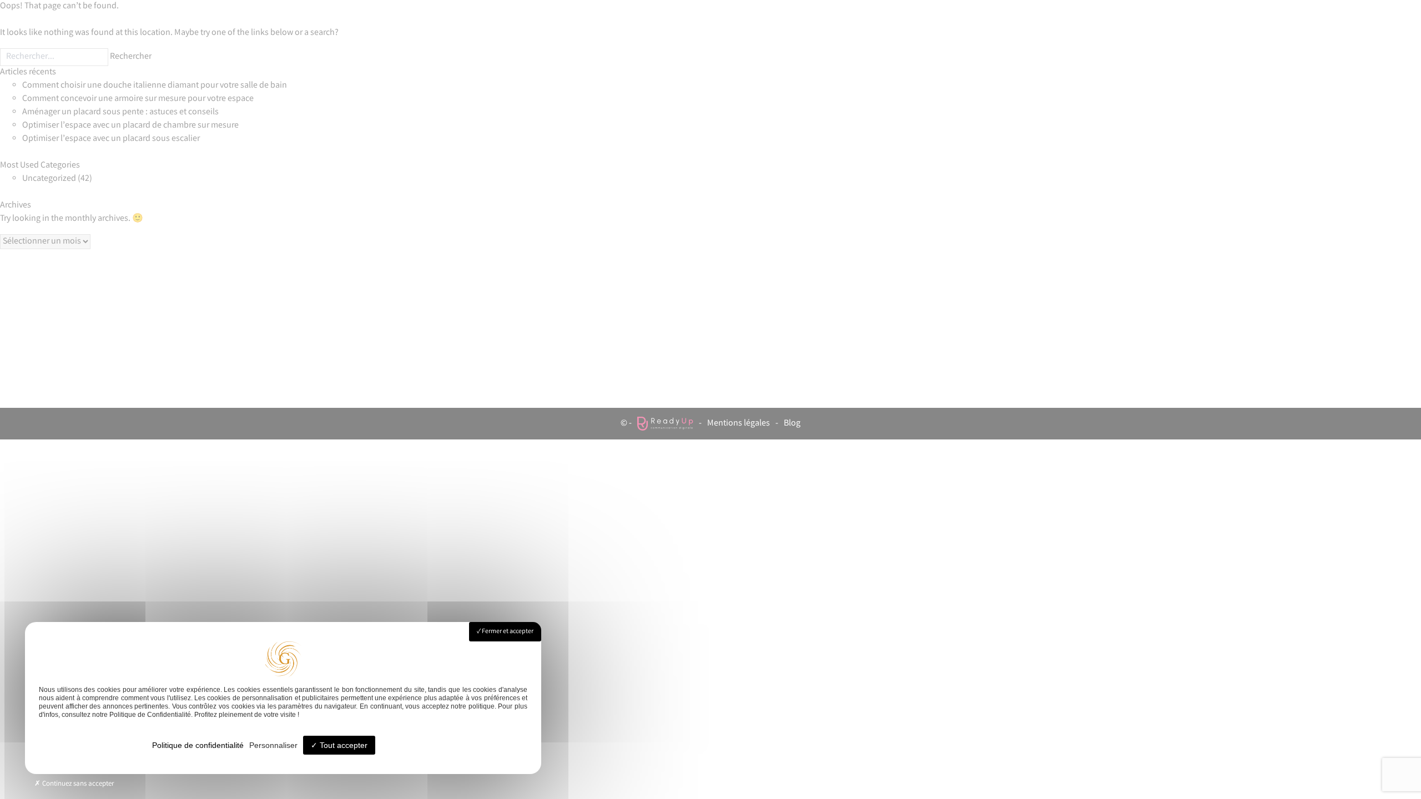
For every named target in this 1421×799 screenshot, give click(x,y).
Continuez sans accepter (77, 784)
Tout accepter (342, 745)
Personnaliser (273, 745)
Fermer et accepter (507, 631)
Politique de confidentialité (198, 745)
